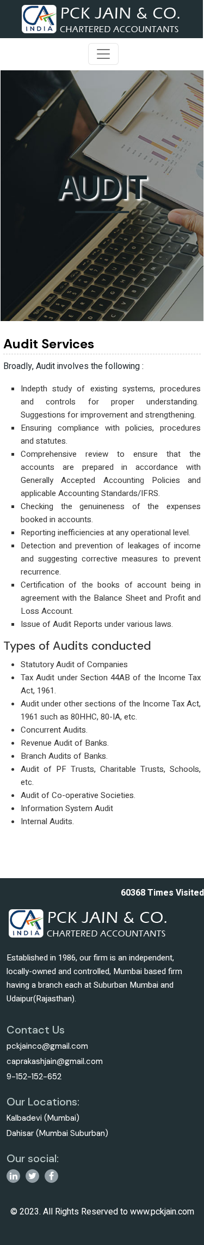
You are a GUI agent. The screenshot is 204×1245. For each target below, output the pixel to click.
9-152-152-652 (34, 1076)
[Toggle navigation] (103, 54)
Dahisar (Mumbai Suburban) (57, 1133)
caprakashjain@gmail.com (55, 1061)
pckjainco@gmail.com (47, 1046)
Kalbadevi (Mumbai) (43, 1118)
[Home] (101, 18)
